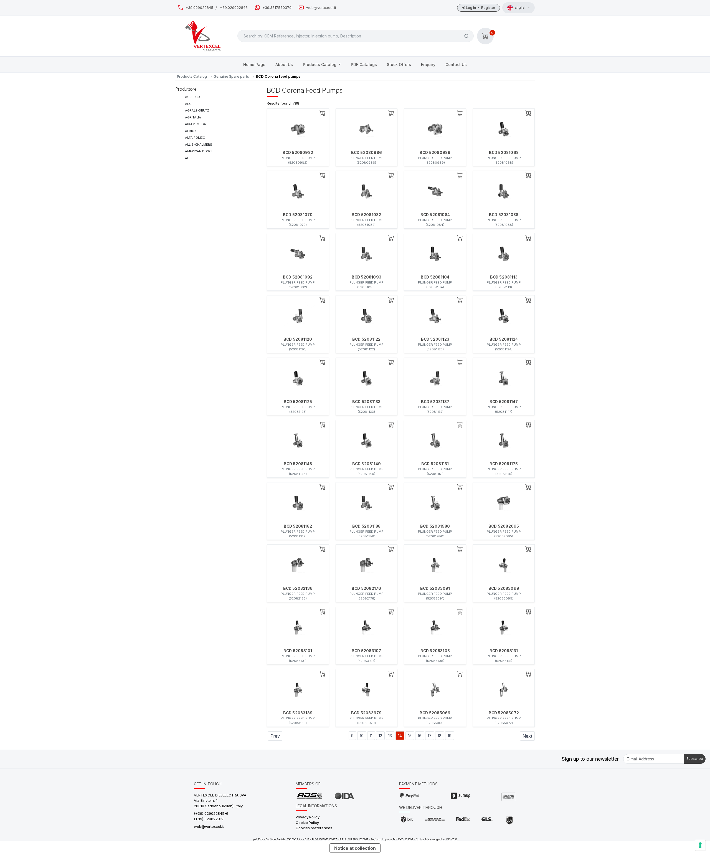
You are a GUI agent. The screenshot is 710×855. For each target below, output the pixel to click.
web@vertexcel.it (321, 7)
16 (420, 735)
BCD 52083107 (366, 651)
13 (390, 735)
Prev (275, 736)
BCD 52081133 (366, 401)
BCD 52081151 (435, 464)
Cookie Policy (307, 822)
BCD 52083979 (366, 713)
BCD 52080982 (298, 152)
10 (362, 735)
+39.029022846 (234, 7)
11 (371, 735)
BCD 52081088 (503, 215)
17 (430, 735)
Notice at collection (355, 848)
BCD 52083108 (435, 651)
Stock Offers (399, 64)
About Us (284, 64)
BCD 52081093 (366, 277)
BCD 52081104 (435, 277)
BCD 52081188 (366, 526)
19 (450, 735)
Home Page (254, 64)
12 (380, 735)
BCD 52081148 (298, 464)
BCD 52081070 (298, 215)
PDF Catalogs (364, 64)
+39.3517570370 (276, 7)
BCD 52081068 (504, 152)
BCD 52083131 (504, 651)
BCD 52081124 (504, 339)
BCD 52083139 (298, 713)
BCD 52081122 (366, 339)
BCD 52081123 (435, 339)
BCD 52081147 (504, 401)
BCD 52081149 (366, 464)
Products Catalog (320, 64)
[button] (485, 36)
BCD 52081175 (504, 464)
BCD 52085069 (435, 713)
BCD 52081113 (504, 277)
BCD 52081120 (297, 339)
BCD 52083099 (503, 588)
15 (410, 735)
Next (527, 736)
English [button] (521, 7)
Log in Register (480, 8)
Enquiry (428, 64)
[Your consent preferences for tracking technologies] (700, 845)
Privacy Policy (308, 817)
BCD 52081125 (298, 401)
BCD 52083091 (435, 588)
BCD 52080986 (366, 152)
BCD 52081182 (298, 526)
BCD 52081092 (298, 277)
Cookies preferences (314, 828)
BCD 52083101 (297, 651)
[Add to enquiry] (323, 113)
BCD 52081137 (435, 401)
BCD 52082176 (366, 588)
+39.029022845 (199, 7)
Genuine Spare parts (231, 76)
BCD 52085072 (504, 713)
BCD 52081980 (435, 526)
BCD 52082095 (503, 526)
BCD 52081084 (435, 215)
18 (440, 735)
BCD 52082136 (298, 588)
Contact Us (456, 64)
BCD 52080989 (435, 152)
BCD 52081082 (366, 215)
